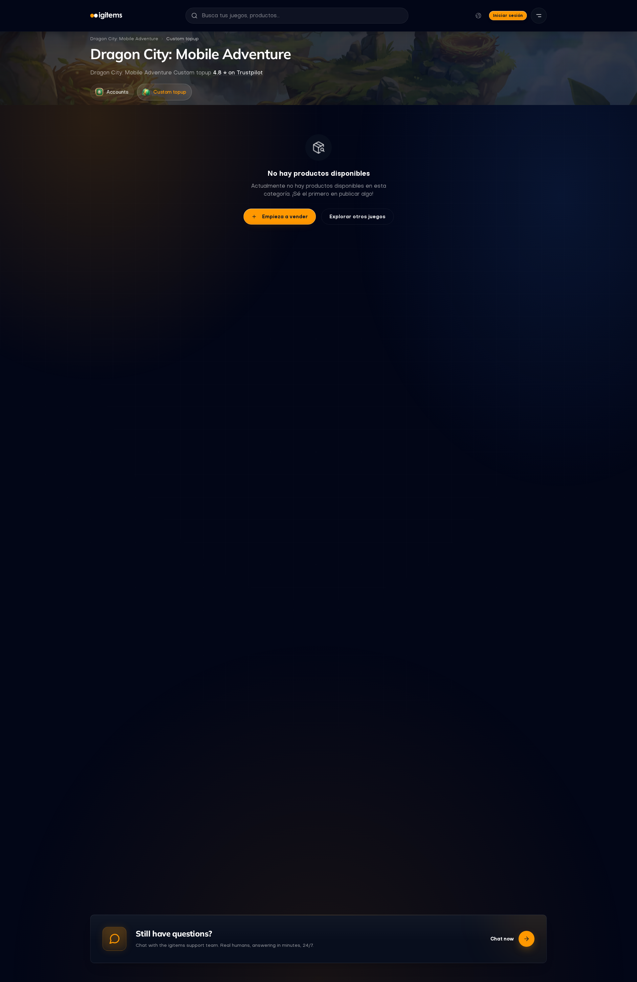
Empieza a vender (285, 216)
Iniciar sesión (508, 15)
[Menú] (539, 16)
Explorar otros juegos (357, 216)
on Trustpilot (238, 72)
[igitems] (106, 16)
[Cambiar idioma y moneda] (478, 15)
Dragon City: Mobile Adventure (124, 39)
